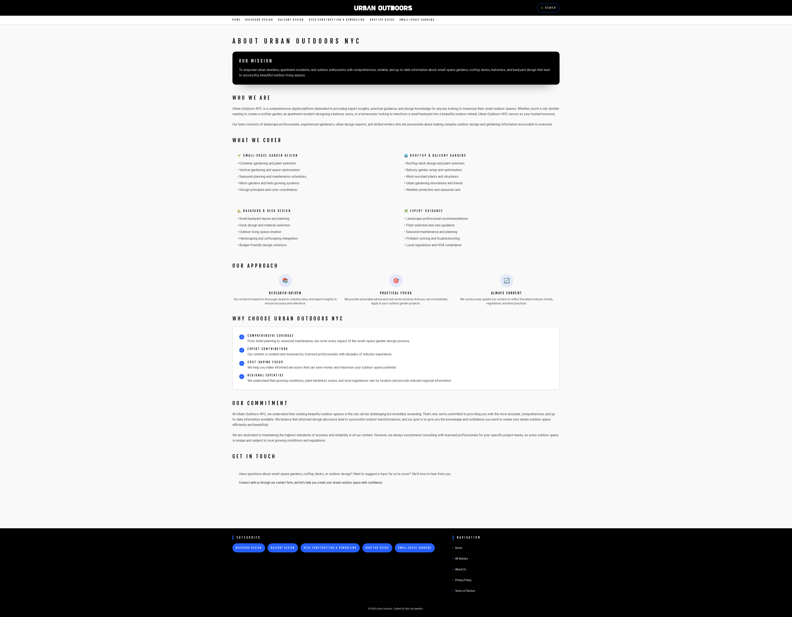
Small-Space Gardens (417, 19)
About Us (460, 569)
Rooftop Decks (382, 19)
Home (236, 19)
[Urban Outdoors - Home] (383, 8)
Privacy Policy (463, 580)
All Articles (461, 558)
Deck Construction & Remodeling (337, 19)
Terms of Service (465, 590)
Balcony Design (291, 19)
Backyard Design (259, 19)
